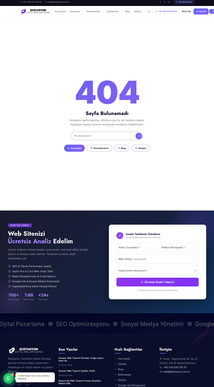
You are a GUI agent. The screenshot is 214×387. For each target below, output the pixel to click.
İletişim (142, 148)
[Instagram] (165, 2)
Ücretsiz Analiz (185, 2)
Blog (123, 148)
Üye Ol (202, 11)
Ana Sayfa (76, 148)
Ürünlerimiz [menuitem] (112, 11)
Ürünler (122, 364)
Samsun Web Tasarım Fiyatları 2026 (76, 371)
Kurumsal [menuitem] (74, 11)
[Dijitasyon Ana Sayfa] (35, 11)
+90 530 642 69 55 (167, 11)
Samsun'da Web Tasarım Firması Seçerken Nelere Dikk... (79, 382)
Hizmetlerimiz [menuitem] (93, 11)
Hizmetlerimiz (101, 148)
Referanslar (124, 374)
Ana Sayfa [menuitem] (60, 11)
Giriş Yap (186, 11)
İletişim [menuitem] (137, 11)
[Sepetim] (149, 11)
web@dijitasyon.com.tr (176, 371)
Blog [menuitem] (127, 11)
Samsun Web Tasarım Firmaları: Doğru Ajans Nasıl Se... (80, 359)
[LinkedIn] (169, 2)
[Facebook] (160, 2)
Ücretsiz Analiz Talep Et (159, 281)
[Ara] (139, 136)
